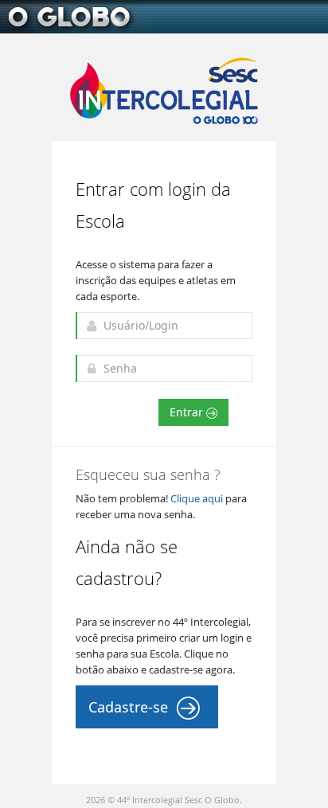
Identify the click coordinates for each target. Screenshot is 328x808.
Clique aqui (196, 498)
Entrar (188, 412)
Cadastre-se (130, 706)
